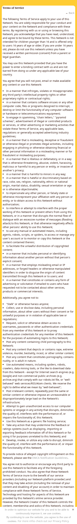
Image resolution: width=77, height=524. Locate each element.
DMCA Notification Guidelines (50, 458)
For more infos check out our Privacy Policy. (43, 521)
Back (71, 13)
